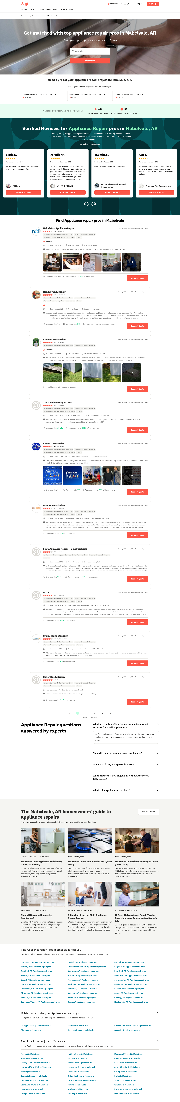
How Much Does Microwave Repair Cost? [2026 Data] (136, 863)
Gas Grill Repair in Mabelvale (127, 1030)
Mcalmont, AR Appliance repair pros (84, 984)
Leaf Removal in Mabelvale (126, 1062)
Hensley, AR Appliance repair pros (36, 966)
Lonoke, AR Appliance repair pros (129, 988)
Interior (24, 9)
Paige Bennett (27, 910)
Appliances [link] (25, 16)
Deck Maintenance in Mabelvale (82, 1080)
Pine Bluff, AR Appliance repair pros (130, 971)
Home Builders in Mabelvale (126, 1093)
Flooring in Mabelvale (77, 1093)
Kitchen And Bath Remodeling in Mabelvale (133, 1025)
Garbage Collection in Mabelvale (35, 1062)
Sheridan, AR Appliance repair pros (83, 993)
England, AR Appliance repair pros (129, 966)
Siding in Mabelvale (123, 1076)
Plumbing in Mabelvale (31, 1030)
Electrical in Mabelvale (78, 1025)
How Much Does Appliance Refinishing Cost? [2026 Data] (41, 863)
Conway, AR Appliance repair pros (129, 997)
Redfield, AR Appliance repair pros (36, 997)
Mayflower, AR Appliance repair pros (130, 984)
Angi (70, 857)
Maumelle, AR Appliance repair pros (83, 988)
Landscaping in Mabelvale (32, 1089)
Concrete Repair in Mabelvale (34, 1076)
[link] (8, 186)
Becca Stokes (74, 910)
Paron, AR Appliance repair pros (82, 997)
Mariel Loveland (28, 857)
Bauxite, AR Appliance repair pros (36, 984)
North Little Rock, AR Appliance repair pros (87, 966)
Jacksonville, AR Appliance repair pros (131, 980)
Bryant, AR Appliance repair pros (35, 980)
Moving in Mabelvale (77, 1085)
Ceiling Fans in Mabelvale (125, 1071)
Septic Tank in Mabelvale (125, 1080)
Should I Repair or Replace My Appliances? (37, 916)
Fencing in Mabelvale (30, 1071)
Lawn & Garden (45, 9)
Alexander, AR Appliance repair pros (37, 993)
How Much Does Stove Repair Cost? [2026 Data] (90, 863)
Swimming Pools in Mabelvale (81, 1076)
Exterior (33, 9)
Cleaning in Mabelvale (77, 1058)
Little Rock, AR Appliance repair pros (37, 962)
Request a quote (23, 192)
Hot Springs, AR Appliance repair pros (131, 1002)
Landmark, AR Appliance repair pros (37, 988)
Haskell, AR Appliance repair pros (82, 962)
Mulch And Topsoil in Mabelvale (128, 1054)
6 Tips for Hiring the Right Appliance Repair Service (87, 916)
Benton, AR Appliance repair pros (35, 975)
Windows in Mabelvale (124, 1085)
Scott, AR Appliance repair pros (81, 1002)
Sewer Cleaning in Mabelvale (127, 1067)
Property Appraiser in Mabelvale (128, 1089)
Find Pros (90, 60)
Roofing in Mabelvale (30, 1054)
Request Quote (137, 278)
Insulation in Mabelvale (78, 1089)
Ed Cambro (119, 910)
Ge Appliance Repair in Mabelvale (36, 1025)
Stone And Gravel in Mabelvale (34, 1085)
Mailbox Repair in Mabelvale (80, 1054)
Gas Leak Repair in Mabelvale (81, 1030)
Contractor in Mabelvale (78, 1071)
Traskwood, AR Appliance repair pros (84, 980)
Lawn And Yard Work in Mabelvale (36, 1067)
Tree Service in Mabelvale (32, 1058)
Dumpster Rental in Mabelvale (34, 1080)
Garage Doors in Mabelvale (33, 1093)
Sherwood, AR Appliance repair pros (83, 971)
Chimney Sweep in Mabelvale (127, 1058)
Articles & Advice (66, 9)
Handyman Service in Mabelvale (82, 1067)
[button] (52, 262)
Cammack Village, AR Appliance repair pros (40, 1002)
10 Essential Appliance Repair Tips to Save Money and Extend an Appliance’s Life (136, 918)
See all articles (148, 811)
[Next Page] (110, 713)
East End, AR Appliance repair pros (36, 971)
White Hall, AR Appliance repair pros (130, 975)
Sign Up (152, 3)
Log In (140, 3)
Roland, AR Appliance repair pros (129, 962)
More (55, 9)
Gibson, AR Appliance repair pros (82, 975)
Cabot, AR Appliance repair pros (128, 993)
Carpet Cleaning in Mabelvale (80, 1062)
